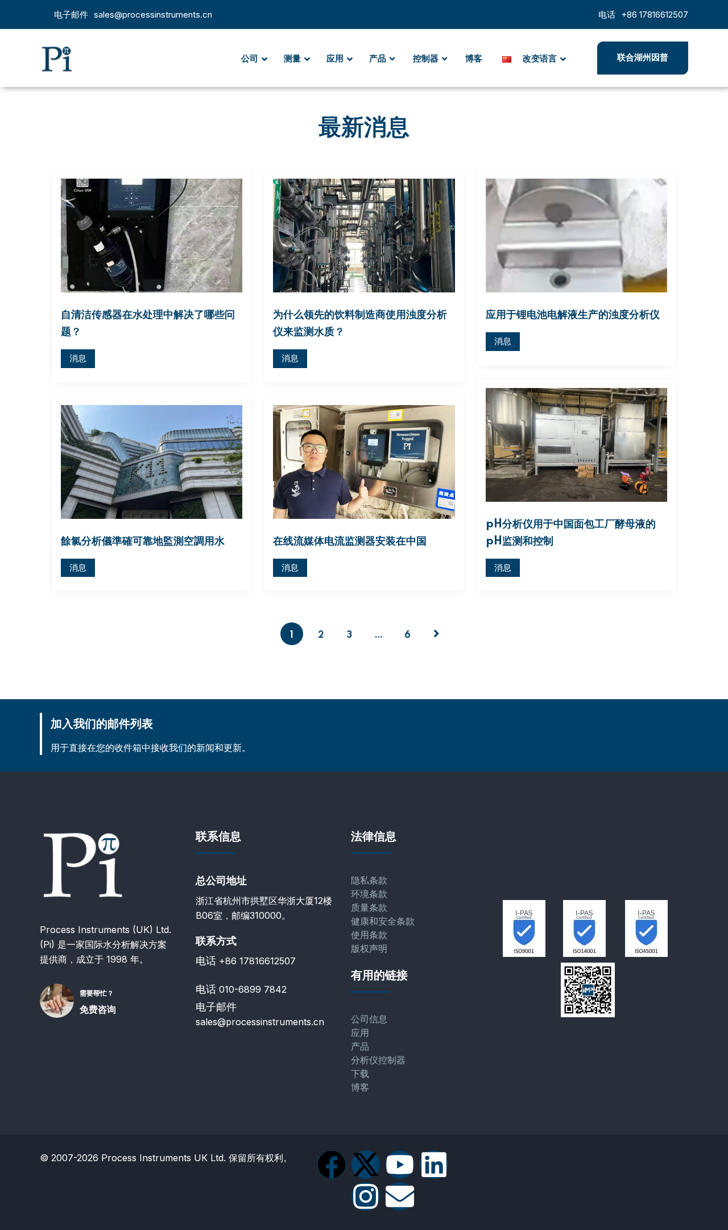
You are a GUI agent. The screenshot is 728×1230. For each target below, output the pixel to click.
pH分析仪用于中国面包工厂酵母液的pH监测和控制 (571, 533)
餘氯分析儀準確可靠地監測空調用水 (143, 541)
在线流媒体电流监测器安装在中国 (350, 541)
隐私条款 (369, 880)
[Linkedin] (434, 1164)
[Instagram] (365, 1196)
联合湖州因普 (642, 58)
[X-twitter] (365, 1164)
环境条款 (369, 894)
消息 (77, 358)
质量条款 (369, 907)
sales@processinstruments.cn (153, 14)
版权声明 (369, 948)
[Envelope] (400, 1196)
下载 (360, 1073)
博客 (360, 1087)
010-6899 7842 (253, 989)
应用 (360, 1032)
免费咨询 (98, 1010)
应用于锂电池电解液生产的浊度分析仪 (573, 315)
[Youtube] (400, 1164)
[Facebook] (331, 1164)
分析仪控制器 (378, 1060)
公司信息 (369, 1019)
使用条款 (369, 935)
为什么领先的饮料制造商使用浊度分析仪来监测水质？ (360, 323)
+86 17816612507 (654, 14)
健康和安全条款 (383, 921)
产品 (360, 1046)
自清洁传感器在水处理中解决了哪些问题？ (148, 323)
